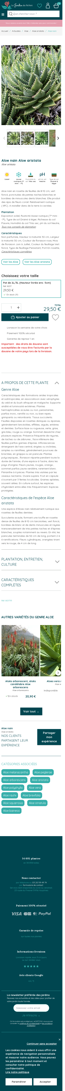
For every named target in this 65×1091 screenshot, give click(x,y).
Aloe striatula (37, 803)
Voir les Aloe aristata (37, 261)
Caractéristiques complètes (16, 251)
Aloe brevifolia (31, 795)
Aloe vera (35, 787)
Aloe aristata (38, 31)
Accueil (4, 31)
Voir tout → (31, 711)
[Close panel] (59, 1039)
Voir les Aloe (10, 261)
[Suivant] (58, 138)
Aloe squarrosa (13, 803)
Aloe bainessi (11, 810)
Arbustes (16, 31)
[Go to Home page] (17, 5)
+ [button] (18, 307)
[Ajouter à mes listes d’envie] (55, 317)
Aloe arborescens (14, 780)
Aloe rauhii (9, 795)
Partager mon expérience (49, 737)
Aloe (26, 31)
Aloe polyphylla (13, 787)
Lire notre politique (17, 1072)
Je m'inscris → (31, 1015)
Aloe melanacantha (15, 772)
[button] (39, 5)
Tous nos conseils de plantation (18, 226)
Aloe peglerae (43, 772)
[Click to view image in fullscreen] (31, 85)
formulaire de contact (33, 885)
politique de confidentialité (29, 1023)
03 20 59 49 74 (39, 882)
